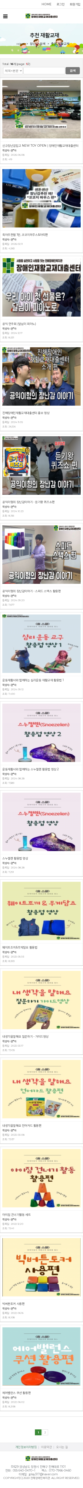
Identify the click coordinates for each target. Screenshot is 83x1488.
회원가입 (75, 4)
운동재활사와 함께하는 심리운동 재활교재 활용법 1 (33, 680)
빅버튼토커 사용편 (13, 1304)
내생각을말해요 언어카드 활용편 (22, 1125)
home (46, 4)
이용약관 (46, 1447)
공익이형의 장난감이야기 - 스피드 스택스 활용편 (31, 591)
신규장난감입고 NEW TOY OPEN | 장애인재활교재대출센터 (40, 145)
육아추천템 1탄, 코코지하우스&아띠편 (25, 235)
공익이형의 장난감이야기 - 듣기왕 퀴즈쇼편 (28, 502)
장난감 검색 (38, 43)
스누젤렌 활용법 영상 (15, 858)
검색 (73, 70)
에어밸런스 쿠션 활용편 (16, 1393)
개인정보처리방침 (26, 1447)
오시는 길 (62, 1447)
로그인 (61, 4)
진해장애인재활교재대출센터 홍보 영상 (25, 413)
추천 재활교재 (60, 43)
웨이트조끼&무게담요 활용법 (19, 947)
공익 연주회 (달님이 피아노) (19, 324)
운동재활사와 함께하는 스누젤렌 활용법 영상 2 (30, 769)
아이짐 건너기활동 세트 (16, 1215)
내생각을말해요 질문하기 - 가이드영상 (25, 1036)
